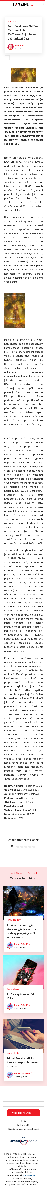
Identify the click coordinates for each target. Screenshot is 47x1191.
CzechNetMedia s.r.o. (28, 1154)
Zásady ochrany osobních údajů (23, 1129)
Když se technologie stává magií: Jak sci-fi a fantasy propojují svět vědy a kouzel (22, 931)
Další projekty (23, 1125)
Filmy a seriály (14, 919)
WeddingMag (31, 1181)
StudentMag (26, 1178)
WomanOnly (30, 1169)
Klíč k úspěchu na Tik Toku (21, 996)
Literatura (12, 21)
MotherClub (17, 1172)
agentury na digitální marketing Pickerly (22, 1165)
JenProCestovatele (14, 1181)
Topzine (15, 1178)
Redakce (19, 45)
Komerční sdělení (23, 944)
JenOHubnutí (31, 1184)
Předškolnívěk (30, 1175)
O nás (23, 1121)
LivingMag (10, 1184)
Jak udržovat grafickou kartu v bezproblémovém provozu (23, 1062)
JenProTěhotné (14, 1175)
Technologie (13, 989)
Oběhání (28, 1172)
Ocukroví (20, 1184)
